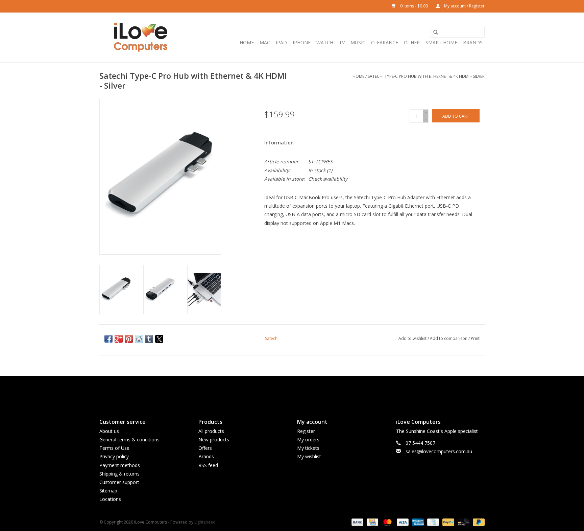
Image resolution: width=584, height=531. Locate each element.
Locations (110, 499)
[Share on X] (159, 339)
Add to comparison (449, 338)
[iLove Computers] (140, 37)
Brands (473, 42)
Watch (324, 42)
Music (357, 42)
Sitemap (108, 490)
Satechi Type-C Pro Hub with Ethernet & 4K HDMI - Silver (426, 76)
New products (213, 439)
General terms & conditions (129, 439)
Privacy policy (114, 456)
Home (247, 42)
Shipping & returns (119, 473)
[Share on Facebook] (108, 339)
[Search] (436, 32)
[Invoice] (432, 522)
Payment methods (119, 465)
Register (306, 431)
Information (279, 142)
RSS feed (208, 465)
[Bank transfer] (356, 522)
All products (211, 431)
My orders (308, 439)
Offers (205, 448)
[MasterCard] (386, 522)
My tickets (308, 448)
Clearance (384, 42)
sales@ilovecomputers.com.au (439, 451)
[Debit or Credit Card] (462, 522)
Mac (265, 42)
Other (412, 42)
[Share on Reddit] (139, 339)
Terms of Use (114, 448)
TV (342, 42)
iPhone (302, 42)
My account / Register (464, 6)
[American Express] (417, 522)
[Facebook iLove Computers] (279, 391)
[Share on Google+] (119, 339)
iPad (281, 42)
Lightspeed (205, 522)
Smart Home (441, 42)
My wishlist (309, 456)
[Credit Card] (371, 522)
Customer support (119, 482)
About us (109, 431)
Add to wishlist (413, 338)
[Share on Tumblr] (149, 339)
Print (475, 338)
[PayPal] (447, 522)
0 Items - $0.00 (414, 6)
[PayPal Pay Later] (477, 522)
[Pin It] (129, 339)
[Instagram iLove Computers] (304, 391)
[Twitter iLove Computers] (292, 391)
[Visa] (402, 522)
